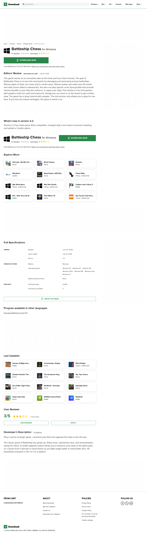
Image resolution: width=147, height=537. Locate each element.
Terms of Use (86, 507)
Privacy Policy (86, 503)
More (138, 4)
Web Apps (128, 4)
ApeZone (39, 432)
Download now (28, 60)
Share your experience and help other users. (48, 66)
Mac (103, 4)
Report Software (51, 299)
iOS (110, 4)
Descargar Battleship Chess (14, 313)
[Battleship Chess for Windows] (7, 51)
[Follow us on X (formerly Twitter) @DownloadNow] (127, 503)
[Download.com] (11, 4)
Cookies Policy (86, 510)
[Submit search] (23, 4)
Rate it (73, 423)
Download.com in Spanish (51, 514)
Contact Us (46, 510)
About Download (48, 503)
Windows (94, 4)
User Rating (34, 53)
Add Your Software (49, 507)
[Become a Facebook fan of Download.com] (122, 503)
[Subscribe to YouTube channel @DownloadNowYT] (131, 503)
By (16, 53)
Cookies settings (87, 520)
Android (118, 4)
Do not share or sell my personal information (89, 515)
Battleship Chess (34, 49)
